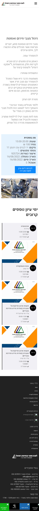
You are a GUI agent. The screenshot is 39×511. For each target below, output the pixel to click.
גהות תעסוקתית (22, 266)
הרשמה (36, 431)
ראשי (36, 387)
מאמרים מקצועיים (28, 415)
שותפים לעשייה (33, 394)
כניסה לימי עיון (33, 438)
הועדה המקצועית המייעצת (30, 398)
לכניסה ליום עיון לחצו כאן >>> (25, 169)
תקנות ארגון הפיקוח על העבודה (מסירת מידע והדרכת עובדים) (17, 308)
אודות (36, 391)
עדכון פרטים (34, 434)
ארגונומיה (25, 226)
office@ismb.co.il (28, 477)
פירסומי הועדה (29, 420)
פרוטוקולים (35, 448)
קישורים (35, 445)
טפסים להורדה (34, 441)
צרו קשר (35, 405)
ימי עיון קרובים (34, 402)
